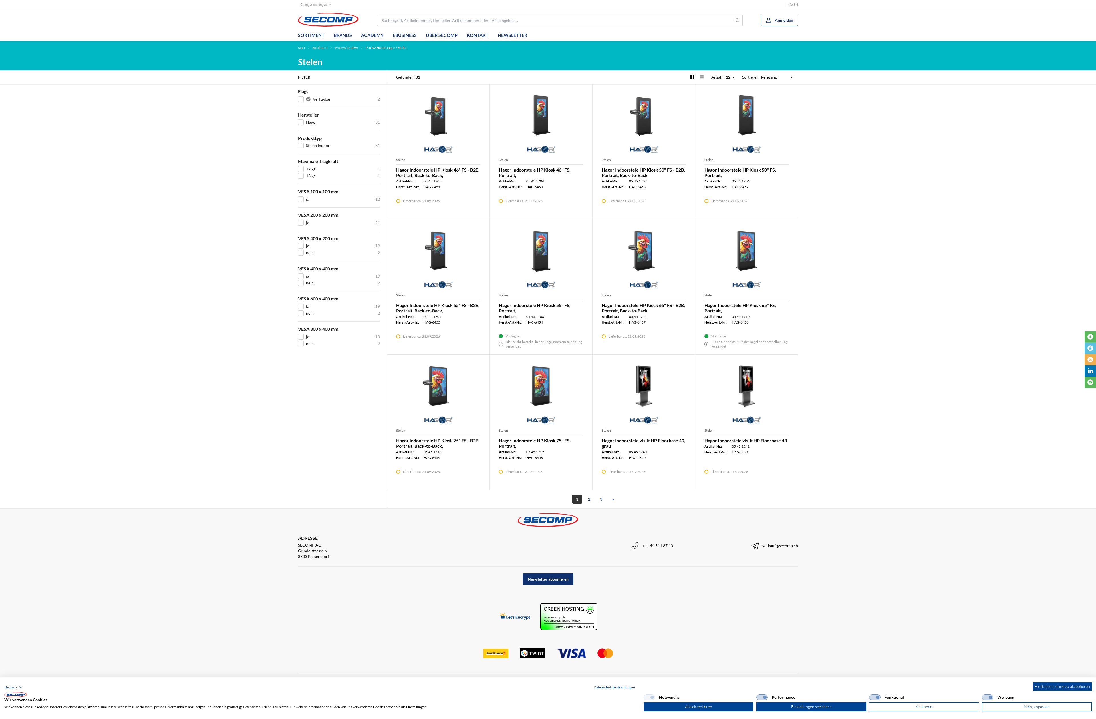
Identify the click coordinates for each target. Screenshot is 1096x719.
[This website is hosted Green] (568, 616)
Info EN (792, 4)
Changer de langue (313, 4)
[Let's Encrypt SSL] (515, 616)
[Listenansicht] (701, 77)
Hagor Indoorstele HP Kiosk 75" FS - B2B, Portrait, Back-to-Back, (438, 443)
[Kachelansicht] (692, 77)
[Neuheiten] (1090, 336)
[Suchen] (737, 20)
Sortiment (311, 35)
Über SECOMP (442, 35)
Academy (372, 35)
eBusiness (405, 35)
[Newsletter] (1090, 382)
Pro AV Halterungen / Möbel (386, 47)
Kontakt (478, 35)
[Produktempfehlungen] (1090, 348)
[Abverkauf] (1090, 359)
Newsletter (512, 35)
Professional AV (346, 47)
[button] (13, 687)
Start (301, 47)
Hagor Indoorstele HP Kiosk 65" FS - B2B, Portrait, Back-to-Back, (643, 307)
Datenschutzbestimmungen (614, 687)
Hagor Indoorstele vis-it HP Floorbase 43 (745, 440)
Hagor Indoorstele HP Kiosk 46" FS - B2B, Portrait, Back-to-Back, (438, 172)
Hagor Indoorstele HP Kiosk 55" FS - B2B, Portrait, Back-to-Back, (438, 307)
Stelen (400, 160)
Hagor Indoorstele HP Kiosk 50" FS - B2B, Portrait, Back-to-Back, (643, 172)
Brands (343, 35)
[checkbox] (649, 697)
